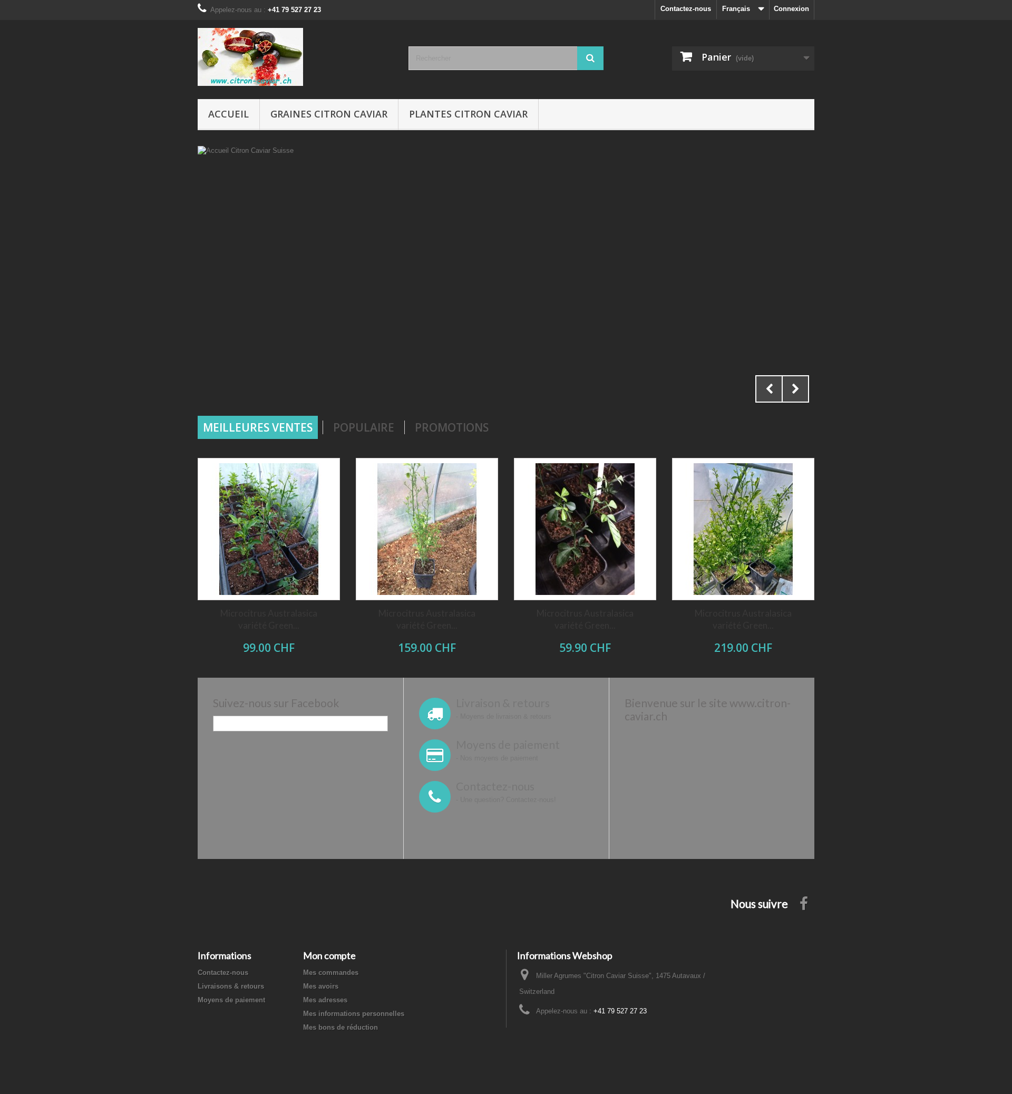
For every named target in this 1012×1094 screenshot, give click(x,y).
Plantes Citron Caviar (468, 114)
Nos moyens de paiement (499, 758)
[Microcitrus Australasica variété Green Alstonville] (269, 529)
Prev (769, 389)
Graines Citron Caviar (328, 114)
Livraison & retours (503, 702)
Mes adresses (325, 1000)
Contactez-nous (685, 9)
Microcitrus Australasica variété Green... (268, 619)
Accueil (228, 114)
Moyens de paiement (508, 744)
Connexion (791, 9)
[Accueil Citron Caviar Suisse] (506, 277)
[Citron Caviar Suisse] (295, 57)
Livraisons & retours (231, 986)
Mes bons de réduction (340, 1027)
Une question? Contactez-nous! (508, 800)
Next (795, 389)
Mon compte (329, 955)
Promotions (452, 427)
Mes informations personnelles (353, 1014)
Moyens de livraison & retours (505, 716)
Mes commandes (330, 972)
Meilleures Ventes (258, 427)
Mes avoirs (320, 986)
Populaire (363, 427)
